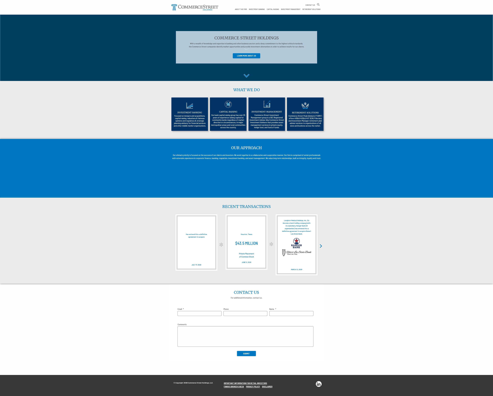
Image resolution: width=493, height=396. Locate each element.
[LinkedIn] (318, 384)
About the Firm (241, 9)
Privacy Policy (253, 386)
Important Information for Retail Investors (245, 383)
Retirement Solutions (311, 9)
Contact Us (310, 5)
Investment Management (290, 9)
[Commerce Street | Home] (194, 7)
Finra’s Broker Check (234, 386)
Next (320, 246)
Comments (182, 324)
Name (272, 309)
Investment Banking (257, 9)
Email (181, 309)
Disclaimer (267, 386)
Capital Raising (273, 9)
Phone (226, 309)
